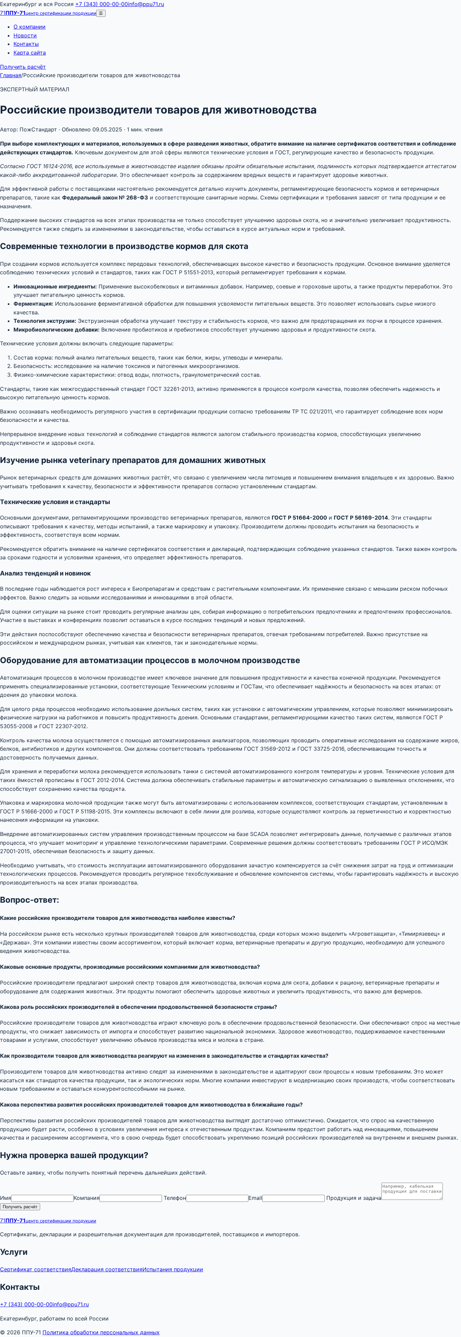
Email (255, 1197)
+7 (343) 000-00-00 (101, 4)
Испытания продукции (172, 1269)
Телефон (175, 1197)
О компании (29, 26)
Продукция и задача (353, 1197)
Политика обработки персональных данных (101, 1332)
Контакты (26, 43)
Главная (10, 75)
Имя (5, 1197)
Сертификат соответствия (35, 1269)
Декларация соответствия (106, 1269)
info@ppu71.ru (146, 4)
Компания (87, 1197)
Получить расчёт (23, 66)
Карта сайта (29, 52)
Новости (25, 35)
